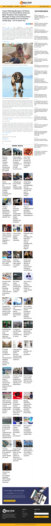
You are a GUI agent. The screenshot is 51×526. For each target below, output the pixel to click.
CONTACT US (23, 6)
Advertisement (25, 514)
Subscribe (41, 516)
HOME (4, 6)
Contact (23, 516)
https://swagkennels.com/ (8, 28)
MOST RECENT (10, 6)
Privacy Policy (24, 513)
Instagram (10, 119)
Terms (23, 511)
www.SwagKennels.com (6, 132)
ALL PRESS (17, 6)
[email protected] (5, 139)
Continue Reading (5, 41)
